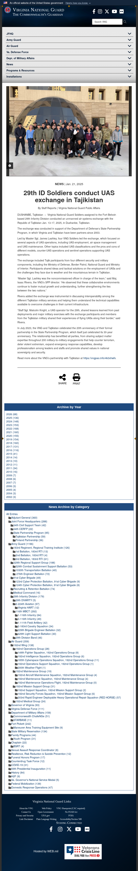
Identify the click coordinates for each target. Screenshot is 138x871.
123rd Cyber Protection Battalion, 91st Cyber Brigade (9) (48, 581)
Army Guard (13, 40)
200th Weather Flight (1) (32, 667)
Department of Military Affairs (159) (31, 712)
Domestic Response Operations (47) (32, 787)
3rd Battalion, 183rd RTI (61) (32, 559)
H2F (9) (15, 776)
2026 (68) (11, 414)
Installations (14, 76)
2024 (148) (12, 421)
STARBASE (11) (22, 720)
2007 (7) (11, 482)
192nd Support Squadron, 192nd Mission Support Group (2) (52, 690)
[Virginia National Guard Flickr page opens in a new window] (121, 11)
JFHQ (9, 33)
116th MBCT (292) (26, 611)
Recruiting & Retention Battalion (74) (34, 589)
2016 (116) (12, 450)
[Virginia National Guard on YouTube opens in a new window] (114, 11)
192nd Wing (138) (23, 645)
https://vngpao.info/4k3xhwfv (99, 358)
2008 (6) (11, 479)
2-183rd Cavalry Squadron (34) (35, 626)
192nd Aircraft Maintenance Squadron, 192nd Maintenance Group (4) (57, 675)
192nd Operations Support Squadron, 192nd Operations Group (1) (56, 664)
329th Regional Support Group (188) (34, 562)
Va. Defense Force (17, 52)
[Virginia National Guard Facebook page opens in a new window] (94, 11)
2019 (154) (12, 439)
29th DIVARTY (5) (26, 600)
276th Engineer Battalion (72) (33, 574)
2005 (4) (11, 489)
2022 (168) (12, 428)
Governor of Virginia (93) (25, 705)
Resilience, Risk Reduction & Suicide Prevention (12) (41, 754)
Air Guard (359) (20, 641)
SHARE (62, 383)
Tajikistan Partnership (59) (30, 536)
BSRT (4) (18, 746)
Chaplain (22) (19, 742)
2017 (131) (12, 446)
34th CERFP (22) (23, 529)
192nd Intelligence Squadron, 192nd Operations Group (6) (51, 656)
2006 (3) (11, 486)
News (9, 64)
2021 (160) (12, 432)
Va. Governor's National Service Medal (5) (35, 780)
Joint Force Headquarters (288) (29, 521)
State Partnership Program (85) (31, 532)
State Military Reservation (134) (29, 731)
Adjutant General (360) (24, 517)
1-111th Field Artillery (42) (32, 622)
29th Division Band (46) (29, 637)
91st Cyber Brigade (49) (27, 577)
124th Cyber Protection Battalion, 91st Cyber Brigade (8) (48, 585)
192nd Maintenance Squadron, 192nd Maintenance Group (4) (53, 679)
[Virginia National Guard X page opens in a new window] (107, 11)
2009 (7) (11, 475)
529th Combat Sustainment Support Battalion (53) (44, 566)
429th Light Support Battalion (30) (37, 634)
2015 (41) (11, 453)
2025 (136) (12, 417)
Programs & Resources (20, 70)
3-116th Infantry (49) (29, 619)
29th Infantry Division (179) (28, 596)
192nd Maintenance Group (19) (34, 671)
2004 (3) (11, 493)
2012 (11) (11, 464)
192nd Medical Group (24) (31, 701)
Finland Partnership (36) (29, 540)
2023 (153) (12, 425)
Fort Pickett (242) (21, 723)
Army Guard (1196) (22, 544)
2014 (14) (11, 457)
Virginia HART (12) (28, 607)
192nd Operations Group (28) (32, 648)
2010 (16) (11, 471)
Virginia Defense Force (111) (27, 709)
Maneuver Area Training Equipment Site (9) (38, 727)
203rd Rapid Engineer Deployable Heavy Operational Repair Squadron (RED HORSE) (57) (69, 697)
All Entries (12, 514)
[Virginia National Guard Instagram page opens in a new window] (100, 11)
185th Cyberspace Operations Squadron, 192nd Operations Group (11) (58, 660)
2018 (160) (12, 443)
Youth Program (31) (24, 738)
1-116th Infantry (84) (29, 615)
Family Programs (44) (23, 735)
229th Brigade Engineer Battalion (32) (39, 630)
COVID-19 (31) (19, 765)
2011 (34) (11, 468)
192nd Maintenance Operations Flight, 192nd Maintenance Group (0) (57, 682)
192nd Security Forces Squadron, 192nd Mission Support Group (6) (56, 693)
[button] (78, 3)
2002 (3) (11, 497)
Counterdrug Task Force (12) (28, 761)
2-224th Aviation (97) (28, 604)
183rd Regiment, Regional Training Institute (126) (41, 547)
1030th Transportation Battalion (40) (36, 570)
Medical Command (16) (26, 592)
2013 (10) (11, 461)
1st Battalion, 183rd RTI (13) (32, 551)
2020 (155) (12, 435)
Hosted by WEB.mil (46, 851)
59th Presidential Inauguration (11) (31, 768)
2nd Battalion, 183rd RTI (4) (31, 555)
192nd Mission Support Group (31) (35, 686)
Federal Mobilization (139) (26, 783)
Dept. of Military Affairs (20, 58)
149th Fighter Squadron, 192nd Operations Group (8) (48, 652)
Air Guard (12, 46)
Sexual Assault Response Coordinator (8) (34, 750)
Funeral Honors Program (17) (28, 757)
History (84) (18, 772)
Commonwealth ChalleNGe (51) (31, 716)
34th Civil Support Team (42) (29, 525)
